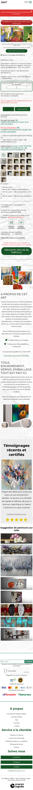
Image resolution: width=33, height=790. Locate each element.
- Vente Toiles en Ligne (22, 778)
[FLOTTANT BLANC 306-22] (16, 155)
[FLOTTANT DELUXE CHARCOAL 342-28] (10, 173)
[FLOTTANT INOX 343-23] (22, 155)
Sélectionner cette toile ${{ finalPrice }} (16, 251)
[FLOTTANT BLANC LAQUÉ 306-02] (3, 161)
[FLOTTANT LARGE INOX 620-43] (10, 167)
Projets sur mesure (16, 735)
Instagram (16, 762)
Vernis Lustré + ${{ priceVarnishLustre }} (16, 193)
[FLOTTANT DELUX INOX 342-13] (29, 173)
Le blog (16, 726)
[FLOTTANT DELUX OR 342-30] (22, 173)
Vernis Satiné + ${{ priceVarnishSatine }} (16, 197)
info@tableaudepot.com (16, 771)
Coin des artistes (16, 717)
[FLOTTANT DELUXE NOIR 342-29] (29, 167)
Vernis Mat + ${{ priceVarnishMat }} (15, 189)
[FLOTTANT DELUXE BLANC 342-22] (3, 173)
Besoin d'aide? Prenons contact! (17, 50)
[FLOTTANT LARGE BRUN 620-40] (22, 167)
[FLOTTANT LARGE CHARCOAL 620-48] (16, 167)
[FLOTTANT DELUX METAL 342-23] (3, 179)
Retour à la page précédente (13, 55)
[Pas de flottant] (3, 155)
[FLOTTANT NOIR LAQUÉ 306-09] (29, 155)
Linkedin (17, 767)
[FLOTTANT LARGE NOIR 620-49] (3, 167)
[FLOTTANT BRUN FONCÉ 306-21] (29, 161)
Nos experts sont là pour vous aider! (16, 355)
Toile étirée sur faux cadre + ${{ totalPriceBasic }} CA (13, 141)
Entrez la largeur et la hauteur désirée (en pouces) (16, 83)
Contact (16, 747)
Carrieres (16, 723)
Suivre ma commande (16, 738)
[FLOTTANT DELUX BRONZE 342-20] (16, 173)
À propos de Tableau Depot (16, 714)
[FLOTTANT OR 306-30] (16, 161)
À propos (16, 708)
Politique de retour (16, 744)
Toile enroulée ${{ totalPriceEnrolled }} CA (16, 136)
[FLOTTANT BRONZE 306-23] (22, 161)
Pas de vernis (7, 187)
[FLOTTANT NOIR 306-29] (10, 155)
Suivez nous (16, 751)
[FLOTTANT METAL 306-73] (10, 161)
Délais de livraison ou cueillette (13, 238)
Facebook (16, 757)
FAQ (16, 720)
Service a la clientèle (16, 730)
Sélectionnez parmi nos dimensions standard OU (15, 72)
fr (25, 2)
